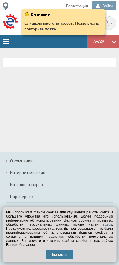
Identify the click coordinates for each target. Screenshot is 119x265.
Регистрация (77, 6)
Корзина (109, 23)
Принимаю (59, 255)
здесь (107, 224)
